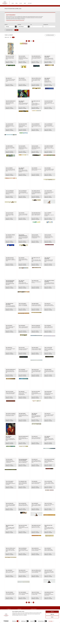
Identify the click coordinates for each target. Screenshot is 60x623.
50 (10, 37)
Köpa (17, 3)
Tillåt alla (52, 611)
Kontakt (30, 3)
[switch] (27, 621)
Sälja (13, 3)
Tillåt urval (52, 614)
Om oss (20, 3)
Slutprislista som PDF (50, 35)
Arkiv (25, 3)
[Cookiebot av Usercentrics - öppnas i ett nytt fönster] (6, 621)
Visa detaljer (51, 621)
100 (13, 37)
